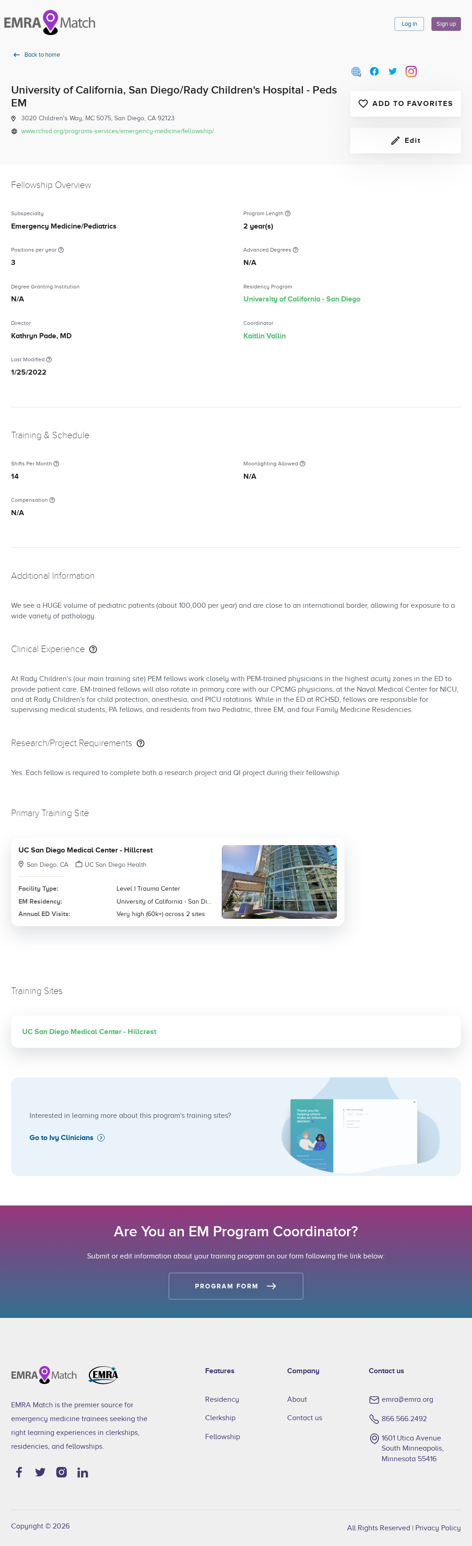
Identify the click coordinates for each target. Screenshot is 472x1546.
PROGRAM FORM (226, 1286)
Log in (409, 23)
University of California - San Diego (301, 299)
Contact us (304, 1418)
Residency (222, 1399)
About (297, 1399)
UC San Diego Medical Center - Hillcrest (85, 850)
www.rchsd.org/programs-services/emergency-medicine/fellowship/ (117, 131)
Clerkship (220, 1418)
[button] (177, 882)
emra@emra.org (407, 1399)
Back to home (42, 54)
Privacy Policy (438, 1528)
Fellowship (222, 1437)
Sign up (446, 23)
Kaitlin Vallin (264, 336)
